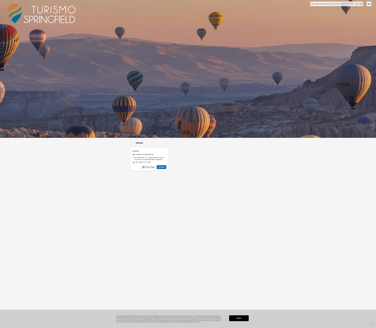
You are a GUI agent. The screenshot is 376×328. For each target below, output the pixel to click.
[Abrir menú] (369, 4)
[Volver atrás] (133, 143)
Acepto (238, 318)
